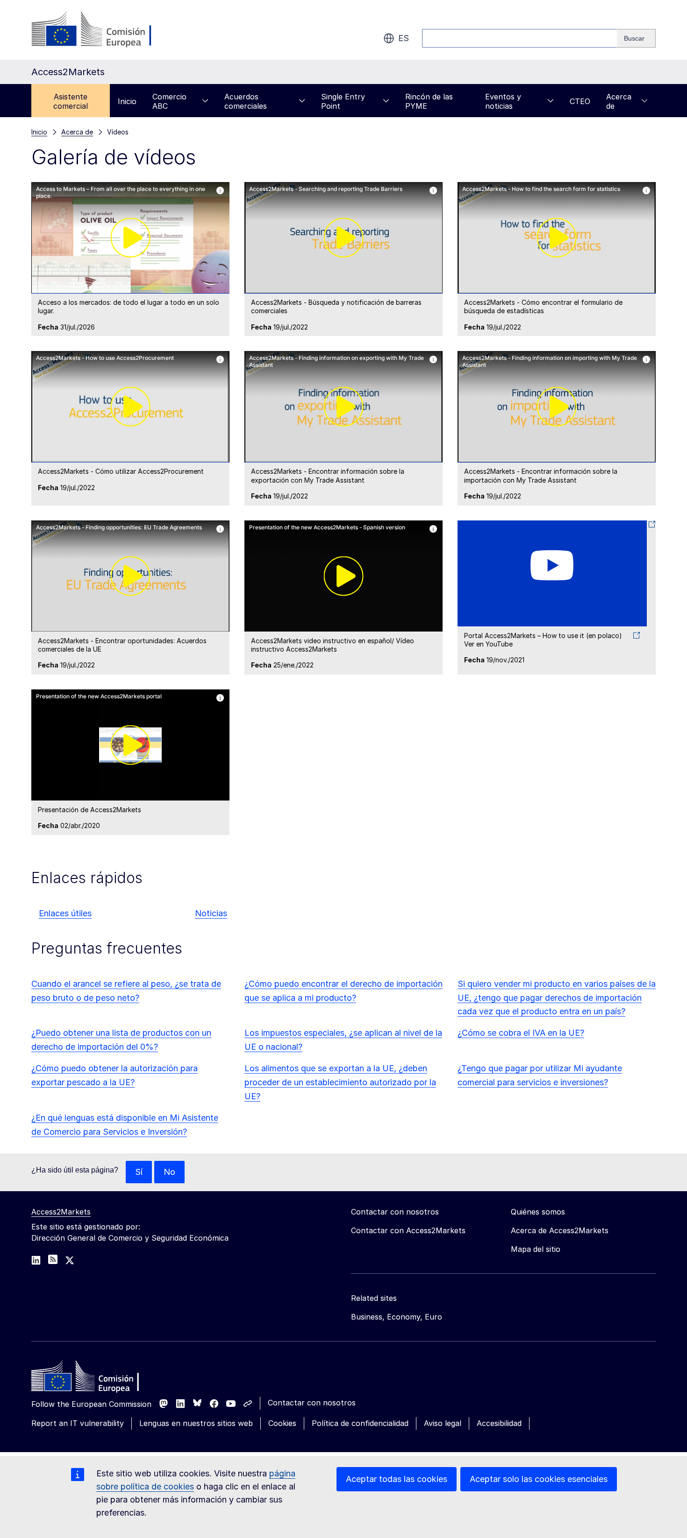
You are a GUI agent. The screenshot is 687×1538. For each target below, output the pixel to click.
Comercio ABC (169, 101)
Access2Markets (61, 1211)
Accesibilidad (499, 1423)
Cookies (282, 1423)
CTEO (580, 101)
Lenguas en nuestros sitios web (196, 1423)
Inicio (127, 101)
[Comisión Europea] (106, 30)
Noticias (211, 913)
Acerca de (618, 101)
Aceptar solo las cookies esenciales (539, 1479)
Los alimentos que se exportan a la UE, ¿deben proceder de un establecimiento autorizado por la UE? (340, 1082)
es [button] (403, 38)
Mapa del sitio (535, 1249)
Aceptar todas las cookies (396, 1479)
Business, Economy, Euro (396, 1316)
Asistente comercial (70, 101)
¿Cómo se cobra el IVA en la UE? (521, 1033)
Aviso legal (442, 1423)
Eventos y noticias (503, 101)
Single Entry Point (343, 101)
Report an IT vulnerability (77, 1423)
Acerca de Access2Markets (559, 1230)
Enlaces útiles (65, 913)
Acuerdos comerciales (245, 101)
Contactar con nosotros (312, 1402)
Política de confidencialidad (360, 1423)
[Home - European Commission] (99, 1378)
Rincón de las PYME (429, 101)
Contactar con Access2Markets (408, 1230)
